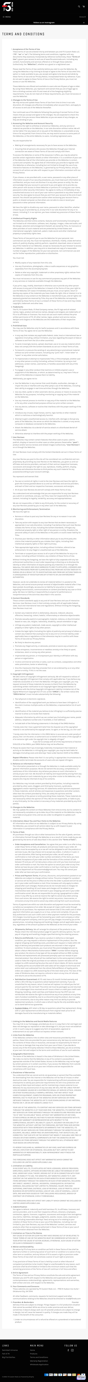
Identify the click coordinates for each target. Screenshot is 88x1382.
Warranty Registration (39, 1361)
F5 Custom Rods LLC (14, 1377)
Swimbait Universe (10, 1350)
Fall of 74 (6, 1354)
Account (82, 17)
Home (32, 1350)
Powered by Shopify (27, 1377)
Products (33, 1354)
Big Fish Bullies (8, 1357)
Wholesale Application (39, 1364)
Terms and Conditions (39, 1357)
